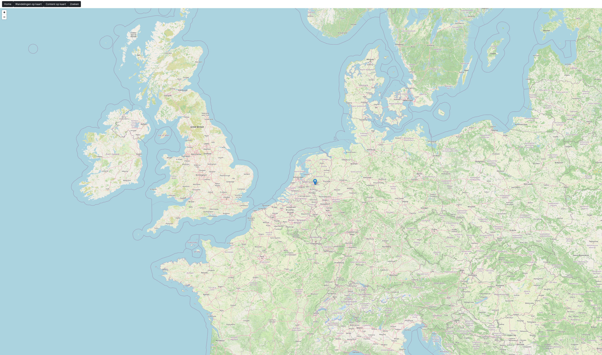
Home (7, 4)
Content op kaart (56, 4)
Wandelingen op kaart (28, 4)
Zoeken (74, 4)
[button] (315, 182)
